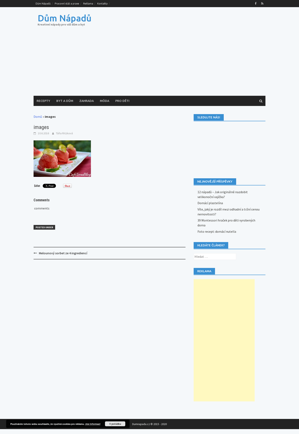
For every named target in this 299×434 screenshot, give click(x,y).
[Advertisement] (149, 65)
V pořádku (115, 424)
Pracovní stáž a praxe (67, 3)
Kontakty (102, 3)
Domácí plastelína (210, 203)
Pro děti (122, 100)
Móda (104, 100)
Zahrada (86, 100)
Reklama (88, 3)
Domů (38, 117)
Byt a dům (64, 100)
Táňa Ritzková (64, 133)
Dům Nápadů (43, 3)
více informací (92, 423)
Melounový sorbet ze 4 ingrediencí (63, 253)
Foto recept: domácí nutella (217, 231)
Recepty (43, 100)
